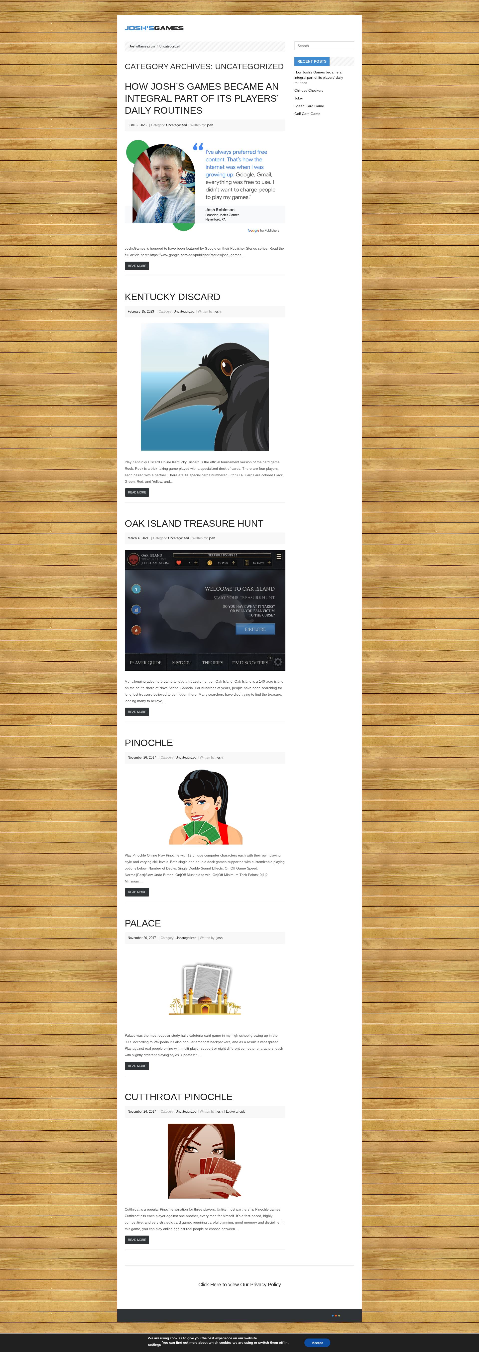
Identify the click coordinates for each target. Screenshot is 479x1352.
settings (154, 1344)
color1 (333, 1316)
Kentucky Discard (172, 297)
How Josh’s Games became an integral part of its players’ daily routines (202, 98)
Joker (298, 98)
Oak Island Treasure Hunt (194, 523)
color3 (339, 1316)
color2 (336, 1316)
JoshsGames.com (142, 46)
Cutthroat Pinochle (179, 1097)
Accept (317, 1343)
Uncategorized (169, 46)
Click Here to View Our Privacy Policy (239, 1284)
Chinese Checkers (308, 90)
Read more (137, 266)
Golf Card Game (307, 114)
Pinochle (149, 743)
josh (210, 125)
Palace (143, 923)
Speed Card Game (309, 106)
